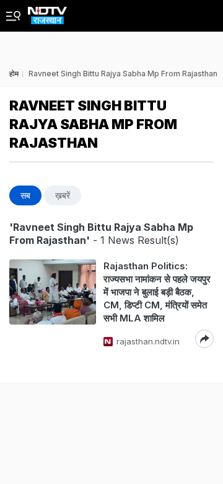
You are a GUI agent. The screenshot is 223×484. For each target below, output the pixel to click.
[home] (47, 12)
